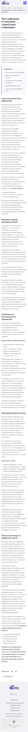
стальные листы (14, 153)
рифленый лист (13, 464)
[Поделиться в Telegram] (15, 671)
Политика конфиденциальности (14, 716)
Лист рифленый (18, 8)
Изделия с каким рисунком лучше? (13, 76)
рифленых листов (7, 623)
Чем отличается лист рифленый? (15, 72)
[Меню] (24, 2)
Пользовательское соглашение (14, 713)
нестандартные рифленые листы (11, 523)
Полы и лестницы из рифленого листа (14, 90)
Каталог (9, 8)
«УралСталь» (5, 55)
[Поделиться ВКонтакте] (11, 671)
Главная (4, 8)
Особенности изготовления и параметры (14, 81)
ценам (3, 656)
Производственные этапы (13, 85)
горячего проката (7, 448)
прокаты (12, 289)
